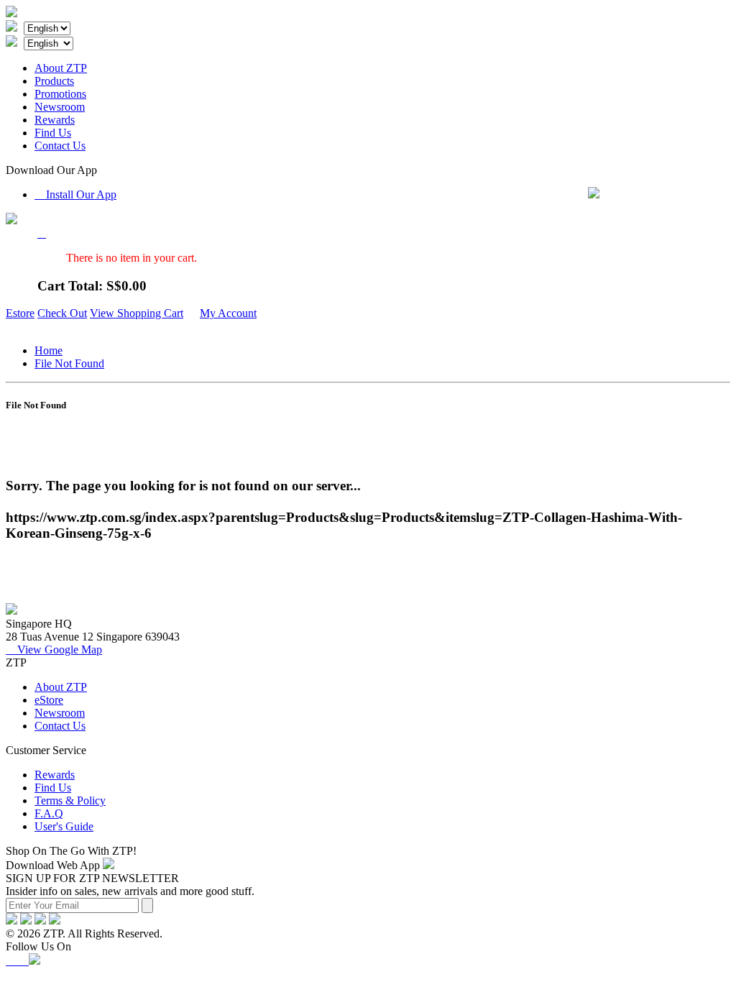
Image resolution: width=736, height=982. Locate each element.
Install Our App (75, 194)
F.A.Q (48, 813)
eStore (48, 700)
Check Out (62, 313)
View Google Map (54, 649)
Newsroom (59, 107)
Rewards (54, 120)
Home (48, 350)
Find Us (52, 133)
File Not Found (69, 363)
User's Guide (63, 826)
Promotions (60, 94)
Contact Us (60, 145)
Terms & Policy (70, 800)
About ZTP (60, 68)
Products (54, 81)
